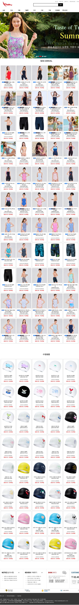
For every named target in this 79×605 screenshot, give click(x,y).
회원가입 (61, 1)
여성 (11, 10)
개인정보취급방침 (11, 595)
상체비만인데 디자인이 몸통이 (34, 584)
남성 (4, 10)
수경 (42, 10)
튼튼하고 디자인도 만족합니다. (34, 576)
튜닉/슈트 (64, 10)
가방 (50, 10)
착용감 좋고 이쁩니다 (32, 582)
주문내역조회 (72, 1)
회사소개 (2, 595)
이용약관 (19, 595)
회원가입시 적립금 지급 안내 (10, 580)
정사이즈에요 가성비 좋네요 (33, 578)
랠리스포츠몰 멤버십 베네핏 (10, 576)
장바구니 (66, 1)
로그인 (56, 1)
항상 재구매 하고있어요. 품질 (33, 580)
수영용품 (57, 10)
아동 (19, 10)
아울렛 (26, 10)
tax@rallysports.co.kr (63, 600)
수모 (34, 10)
